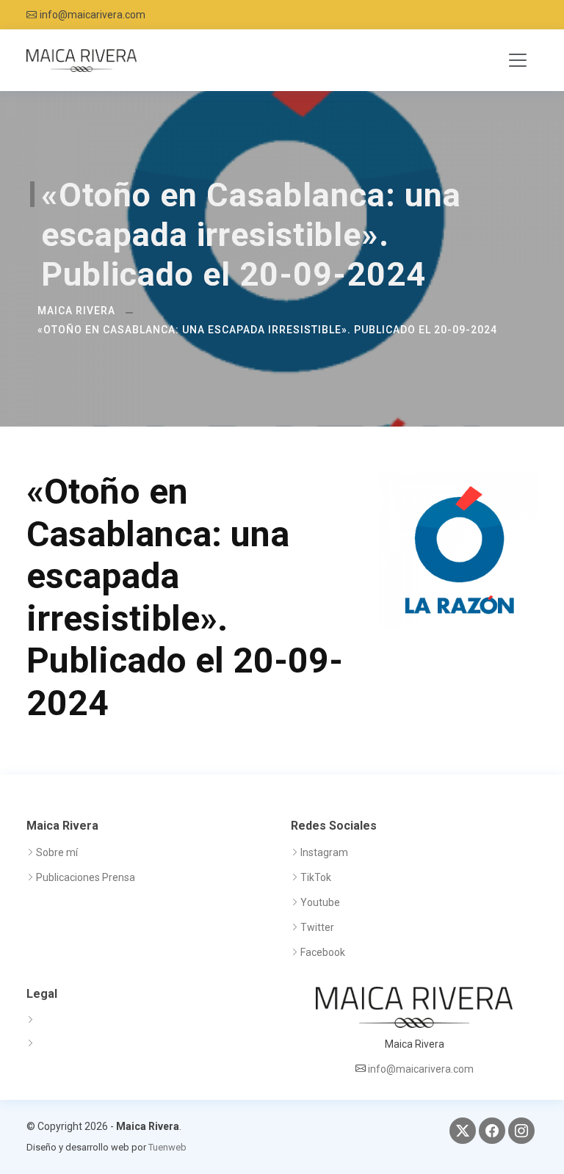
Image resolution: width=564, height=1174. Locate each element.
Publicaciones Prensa (85, 877)
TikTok (315, 877)
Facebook (322, 952)
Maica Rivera (76, 310)
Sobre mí (57, 852)
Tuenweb (167, 1147)
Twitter (317, 927)
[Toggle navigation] (518, 60)
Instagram (324, 852)
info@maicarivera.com (92, 15)
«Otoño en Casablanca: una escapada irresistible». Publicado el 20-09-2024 (267, 330)
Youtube (320, 902)
